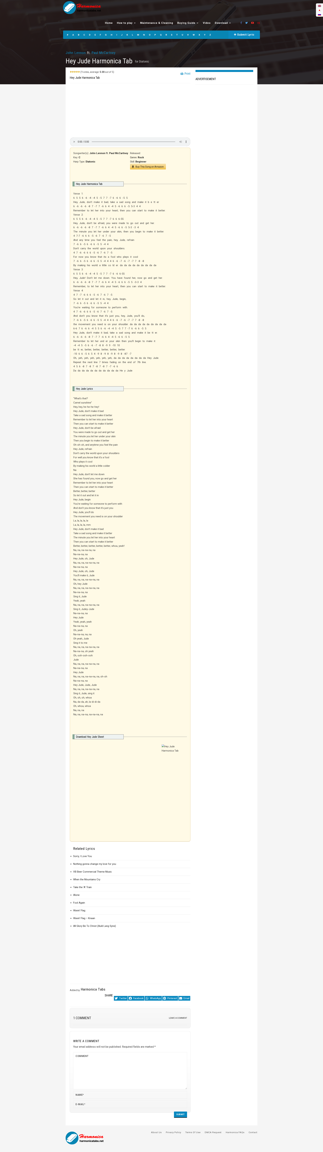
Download (221, 22)
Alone (76, 894)
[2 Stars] (73, 72)
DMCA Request (213, 1132)
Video (207, 22)
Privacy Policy (173, 1132)
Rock (141, 157)
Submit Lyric (245, 34)
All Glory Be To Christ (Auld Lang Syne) (94, 925)
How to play (125, 22)
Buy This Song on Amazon (150, 166)
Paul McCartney (104, 53)
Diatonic (144, 61)
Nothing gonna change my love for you (94, 863)
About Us (156, 1132)
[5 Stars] (79, 72)
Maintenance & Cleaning (156, 22)
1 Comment (82, 1018)
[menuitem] (319, 6)
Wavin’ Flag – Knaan (84, 918)
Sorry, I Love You (82, 856)
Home (109, 22)
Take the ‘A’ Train (82, 887)
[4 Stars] (77, 72)
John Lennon (76, 53)
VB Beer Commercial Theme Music (92, 871)
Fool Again (79, 902)
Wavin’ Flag (79, 910)
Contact (253, 1132)
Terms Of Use (193, 1132)
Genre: (134, 157)
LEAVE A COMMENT (178, 1018)
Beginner (140, 161)
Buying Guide (186, 22)
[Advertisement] (130, 110)
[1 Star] (71, 72)
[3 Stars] (75, 72)
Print (187, 73)
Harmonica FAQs (235, 1132)
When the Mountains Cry (86, 879)
